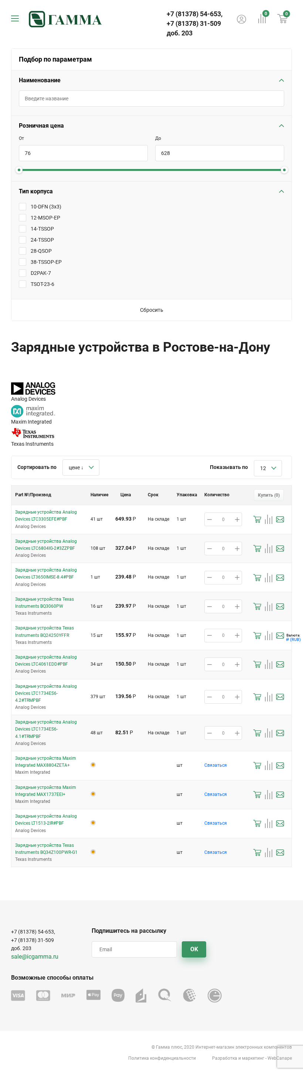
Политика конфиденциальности (162, 1058)
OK (194, 949)
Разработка (224, 1058)
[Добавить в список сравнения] (268, 519)
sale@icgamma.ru (34, 956)
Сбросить (151, 310)
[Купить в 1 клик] (257, 519)
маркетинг (253, 1058)
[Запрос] (280, 519)
